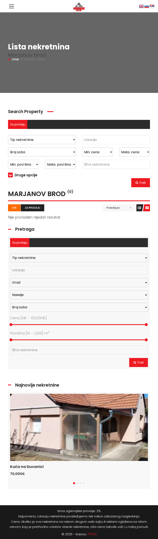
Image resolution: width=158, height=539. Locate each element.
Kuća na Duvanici (27, 466)
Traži (142, 183)
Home (15, 59)
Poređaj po (113, 207)
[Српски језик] (152, 6)
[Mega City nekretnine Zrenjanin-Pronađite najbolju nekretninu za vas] (79, 6)
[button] (74, 483)
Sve (14, 207)
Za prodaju (17, 124)
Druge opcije (25, 175)
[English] (141, 6)
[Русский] (147, 6)
